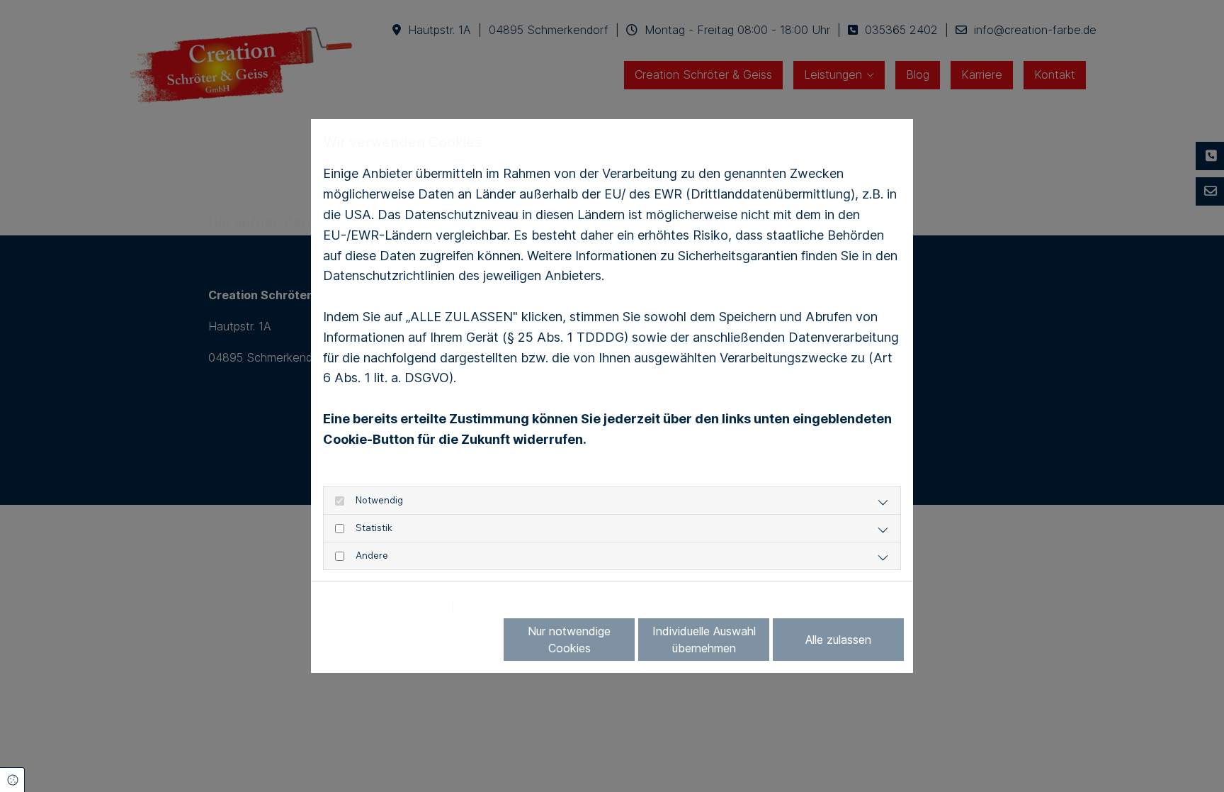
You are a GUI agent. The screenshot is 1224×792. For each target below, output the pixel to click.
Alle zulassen (838, 639)
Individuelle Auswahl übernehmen (704, 639)
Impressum (492, 605)
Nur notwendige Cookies (569, 639)
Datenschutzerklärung (384, 605)
